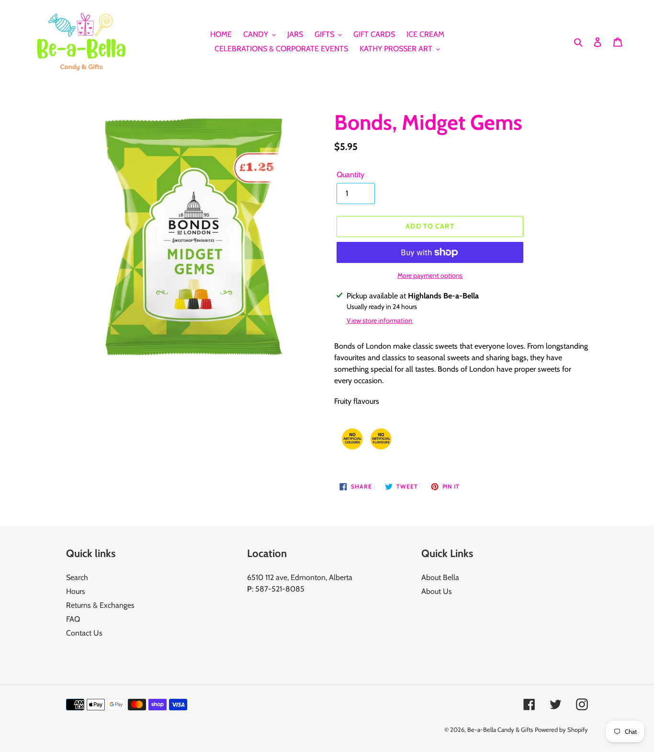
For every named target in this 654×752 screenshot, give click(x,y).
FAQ (73, 619)
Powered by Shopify (561, 729)
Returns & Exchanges (100, 605)
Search (77, 577)
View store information (379, 320)
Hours (75, 591)
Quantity (350, 174)
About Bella (440, 577)
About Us (436, 591)
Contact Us (84, 633)
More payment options (429, 275)
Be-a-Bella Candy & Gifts (500, 729)
